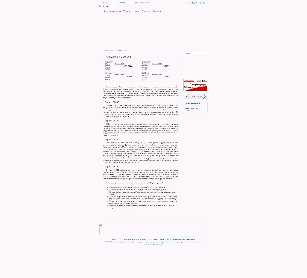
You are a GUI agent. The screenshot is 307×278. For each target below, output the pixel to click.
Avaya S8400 (157, 64)
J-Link (187, 111)
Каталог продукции (112, 11)
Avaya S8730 (157, 74)
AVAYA (125, 50)
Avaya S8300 (119, 64)
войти (137, 2)
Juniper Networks (191, 108)
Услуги (126, 11)
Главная (106, 50)
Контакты (156, 11)
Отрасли (146, 11)
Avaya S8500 (119, 74)
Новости (135, 11)
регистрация (145, 2)
